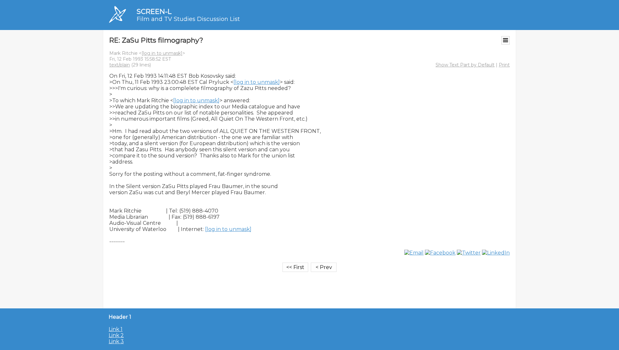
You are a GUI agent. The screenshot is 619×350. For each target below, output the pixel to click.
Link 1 (116, 329)
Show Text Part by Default (465, 65)
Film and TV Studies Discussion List (188, 19)
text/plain (119, 65)
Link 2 (116, 335)
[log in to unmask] (162, 53)
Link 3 (116, 341)
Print (504, 65)
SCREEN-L (154, 11)
